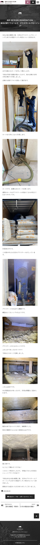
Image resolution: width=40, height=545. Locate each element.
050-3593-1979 (22, 537)
